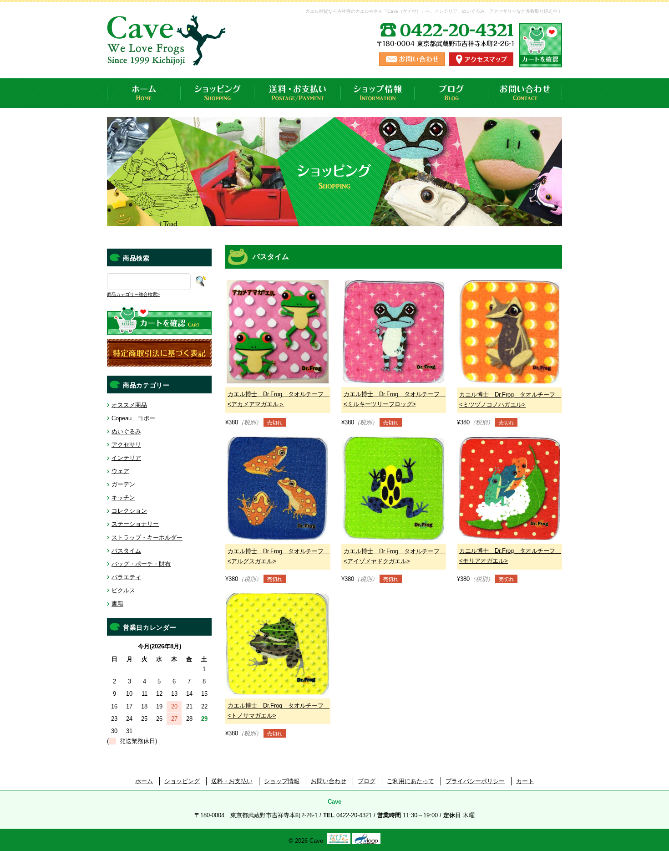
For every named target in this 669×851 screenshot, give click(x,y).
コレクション (129, 510)
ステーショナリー (135, 523)
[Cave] (168, 56)
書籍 (117, 603)
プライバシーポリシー (475, 781)
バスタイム (126, 550)
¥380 (277, 408)
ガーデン (123, 484)
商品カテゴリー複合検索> (133, 294)
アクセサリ (126, 444)
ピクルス (123, 590)
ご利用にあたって (410, 781)
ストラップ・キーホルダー (147, 537)
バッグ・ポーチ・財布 (141, 564)
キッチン (123, 497)
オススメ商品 (129, 405)
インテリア (126, 457)
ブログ (451, 93)
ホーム (144, 93)
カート (525, 781)
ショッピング (217, 93)
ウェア (120, 471)
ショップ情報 (378, 93)
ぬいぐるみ (126, 431)
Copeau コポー (133, 418)
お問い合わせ (525, 93)
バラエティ (126, 577)
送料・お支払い (297, 93)
